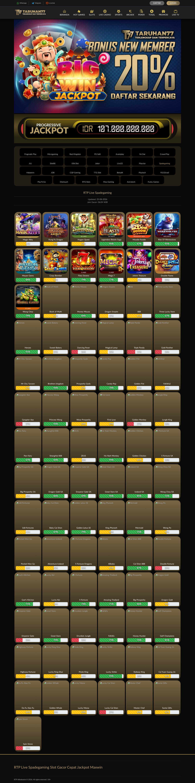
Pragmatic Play (30, 154)
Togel (152, 15)
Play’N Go (42, 182)
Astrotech (131, 182)
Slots (92, 15)
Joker (97, 164)
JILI (30, 164)
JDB (52, 173)
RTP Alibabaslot (20, 779)
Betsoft (120, 173)
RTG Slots (86, 182)
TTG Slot (97, 173)
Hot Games (79, 15)
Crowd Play (164, 154)
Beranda (64, 15)
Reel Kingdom (75, 154)
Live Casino (105, 15)
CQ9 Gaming (75, 173)
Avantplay (120, 154)
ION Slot (75, 164)
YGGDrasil (164, 173)
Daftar (157, 3)
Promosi (163, 15)
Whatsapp (23, 3)
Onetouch (64, 182)
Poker (141, 15)
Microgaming (52, 154)
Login (173, 3)
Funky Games (153, 182)
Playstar (142, 164)
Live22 (120, 164)
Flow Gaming (108, 182)
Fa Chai (142, 154)
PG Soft (97, 154)
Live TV (175, 15)
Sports (118, 15)
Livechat (52, 3)
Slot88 (52, 164)
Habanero (30, 173)
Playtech (142, 173)
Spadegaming (164, 164)
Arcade (130, 15)
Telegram (38, 3)
